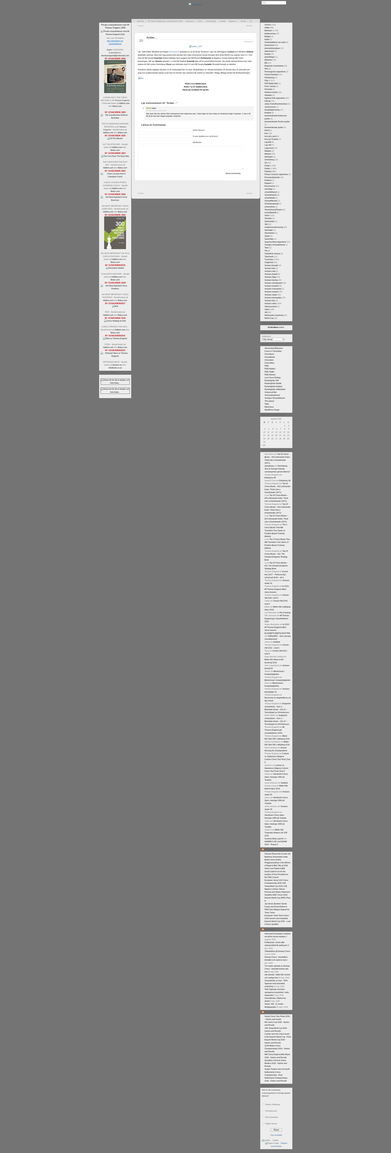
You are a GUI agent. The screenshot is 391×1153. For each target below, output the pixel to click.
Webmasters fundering (274, 315)
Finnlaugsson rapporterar (275, 72)
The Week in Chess (272, 1012)
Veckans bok (270, 268)
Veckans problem (272, 286)
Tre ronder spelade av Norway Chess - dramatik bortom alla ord (277, 969)
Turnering (269, 259)
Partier (267, 168)
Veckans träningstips (273, 298)
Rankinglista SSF (272, 380)
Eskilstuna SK (270, 478)
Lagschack (269, 148)
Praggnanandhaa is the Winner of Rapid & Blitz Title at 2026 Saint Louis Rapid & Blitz (278, 866)
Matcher (268, 154)
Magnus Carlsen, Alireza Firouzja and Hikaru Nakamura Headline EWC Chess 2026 (277, 892)
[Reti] (115, 306)
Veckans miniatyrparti (273, 283)
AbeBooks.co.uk (115, 368)
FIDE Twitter (269, 372)
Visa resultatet (276, 1135)
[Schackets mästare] (115, 268)
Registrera (232, 21)
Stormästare (270, 233)
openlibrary (269, 466)
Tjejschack (269, 257)
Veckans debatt (271, 274)
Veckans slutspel (271, 292)
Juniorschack (270, 107)
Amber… (151, 37)
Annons (268, 25)
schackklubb (270, 198)
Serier (267, 215)
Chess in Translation (273, 351)
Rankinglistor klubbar (273, 386)
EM (266, 63)
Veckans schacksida (273, 289)
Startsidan (140, 21)
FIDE (267, 366)
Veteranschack (271, 306)
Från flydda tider (271, 83)
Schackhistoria (271, 195)
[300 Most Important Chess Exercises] (115, 200)
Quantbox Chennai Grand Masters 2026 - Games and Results (276, 1063)
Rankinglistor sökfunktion (275, 389)
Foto (266, 80)
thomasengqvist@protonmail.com (115, 56)
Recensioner (270, 186)
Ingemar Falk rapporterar (275, 98)
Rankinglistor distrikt (273, 383)
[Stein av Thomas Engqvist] (115, 338)
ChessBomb (270, 357)
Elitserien (268, 60)
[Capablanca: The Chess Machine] (115, 92)
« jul (263, 445)
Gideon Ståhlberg (272, 1104)
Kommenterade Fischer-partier (277, 122)
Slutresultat (269, 221)
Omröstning (269, 160)
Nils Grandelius (271, 1117)
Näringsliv (269, 157)
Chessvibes (269, 363)
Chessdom (269, 360)
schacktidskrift (270, 212)
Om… (252, 21)
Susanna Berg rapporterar (275, 242)
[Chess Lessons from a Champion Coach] (115, 177)
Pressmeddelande (272, 177)
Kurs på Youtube (271, 139)
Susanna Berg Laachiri (274, 839)
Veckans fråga (270, 277)
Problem (268, 180)
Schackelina (269, 929)
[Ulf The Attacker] (115, 138)
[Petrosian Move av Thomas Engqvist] (115, 356)
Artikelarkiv (266, 336)
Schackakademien (272, 395)
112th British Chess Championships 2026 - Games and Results (277, 1049)
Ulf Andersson (271, 1111)
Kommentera (248, 41)
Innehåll (222, 21)
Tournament (174, 52)
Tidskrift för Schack (272, 254)
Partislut (268, 171)
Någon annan (271, 1124)
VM (266, 312)
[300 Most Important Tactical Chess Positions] (115, 248)
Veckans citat (270, 271)
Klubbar (268, 113)
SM (266, 224)
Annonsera (190, 21)
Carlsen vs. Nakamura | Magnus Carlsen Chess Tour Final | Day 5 (276, 768)
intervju (268, 101)
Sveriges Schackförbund (275, 245)
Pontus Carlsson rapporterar (276, 174)
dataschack (269, 51)
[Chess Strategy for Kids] (115, 321)
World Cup (269, 318)
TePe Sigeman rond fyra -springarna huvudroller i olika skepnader (277, 992)
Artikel (267, 28)
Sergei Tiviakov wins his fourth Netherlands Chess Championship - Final (277, 1072)
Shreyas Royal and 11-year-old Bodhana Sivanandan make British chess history (277, 857)
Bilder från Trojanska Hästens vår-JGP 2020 (276, 833)
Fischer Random (271, 75)
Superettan (269, 239)
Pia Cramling (285, 613)
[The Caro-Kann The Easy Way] (115, 156)
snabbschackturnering (274, 227)
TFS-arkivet (269, 401)
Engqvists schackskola (274, 66)
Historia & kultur (271, 92)
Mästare (268, 151)
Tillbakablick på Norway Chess (277, 951)
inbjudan (268, 95)
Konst (267, 130)
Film (266, 69)
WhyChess (269, 407)
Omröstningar (211, 21)
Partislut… (141, 26)
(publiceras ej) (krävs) (205, 136)
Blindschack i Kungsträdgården (278, 680)
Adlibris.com (124, 103)
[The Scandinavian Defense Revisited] (115, 118)
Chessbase (269, 354)
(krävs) (199, 130)
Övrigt (267, 166)
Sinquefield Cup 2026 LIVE (276, 886)
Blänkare (268, 30)
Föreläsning (269, 78)
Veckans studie (271, 295)
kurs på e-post (270, 136)
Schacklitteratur (271, 201)
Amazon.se (117, 365)
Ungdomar (269, 262)
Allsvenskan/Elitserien (274, 348)
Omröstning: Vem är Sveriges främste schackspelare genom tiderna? (277, 469)
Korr (266, 133)
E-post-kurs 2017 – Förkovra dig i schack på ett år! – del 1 (276, 574)
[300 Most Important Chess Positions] (115, 289)
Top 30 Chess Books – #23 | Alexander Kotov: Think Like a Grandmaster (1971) (276, 498)
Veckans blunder (271, 265)
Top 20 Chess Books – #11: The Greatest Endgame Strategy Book (276, 566)
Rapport (268, 183)
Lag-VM (268, 145)
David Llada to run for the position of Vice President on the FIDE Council (276, 874)
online (276, 327)
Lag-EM (268, 142)
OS (266, 163)
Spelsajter (269, 230)
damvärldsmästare (272, 48)
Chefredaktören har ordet (275, 42)
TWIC (267, 404)
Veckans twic (270, 301)
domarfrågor (270, 57)
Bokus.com (117, 106)
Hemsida (268, 89)
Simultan (268, 218)
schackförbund (271, 192)
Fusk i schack (270, 86)
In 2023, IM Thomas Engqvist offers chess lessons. (277, 589)
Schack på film (271, 392)
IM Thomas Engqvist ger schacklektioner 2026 (165, 21)
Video (267, 309)
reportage (269, 189)
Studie (267, 236)
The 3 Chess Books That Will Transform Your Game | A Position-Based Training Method (276, 530)
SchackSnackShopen (273, 210)
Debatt (267, 54)
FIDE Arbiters (270, 369)
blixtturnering (270, 34)
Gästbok (276, 642)
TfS (266, 251)
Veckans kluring (271, 280)
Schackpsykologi (272, 204)
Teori (267, 248)
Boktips (268, 36)
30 (288, 439)
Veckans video (271, 303)
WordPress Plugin (272, 410)
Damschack (269, 45)
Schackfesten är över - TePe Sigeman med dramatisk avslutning (276, 983)
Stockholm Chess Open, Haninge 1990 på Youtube (276, 777)
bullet (267, 39)
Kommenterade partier (274, 127)
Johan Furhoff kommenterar (276, 104)
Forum (199, 21)
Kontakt (243, 21)
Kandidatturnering (272, 110)
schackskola (270, 207)
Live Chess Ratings (273, 378)
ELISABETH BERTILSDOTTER (277, 633)
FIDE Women (270, 375)
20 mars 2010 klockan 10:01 (156, 110)
